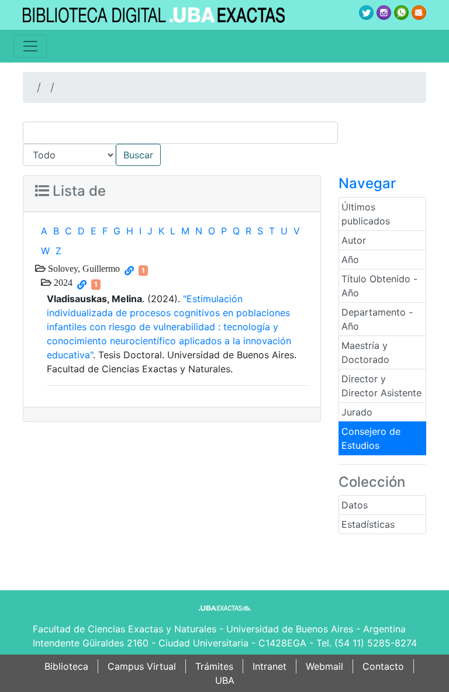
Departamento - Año (377, 319)
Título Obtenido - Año (379, 286)
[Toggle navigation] (30, 46)
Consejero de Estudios (370, 438)
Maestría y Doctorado (365, 352)
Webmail (324, 666)
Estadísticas (368, 524)
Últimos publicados (365, 214)
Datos (354, 505)
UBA (224, 680)
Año (350, 259)
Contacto (383, 666)
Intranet (269, 666)
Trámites (214, 666)
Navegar (367, 183)
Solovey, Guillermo (83, 268)
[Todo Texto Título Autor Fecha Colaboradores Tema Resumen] (224, 144)
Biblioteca (66, 666)
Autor (353, 240)
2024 (61, 282)
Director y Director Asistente (381, 386)
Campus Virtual (142, 666)
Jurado (356, 412)
